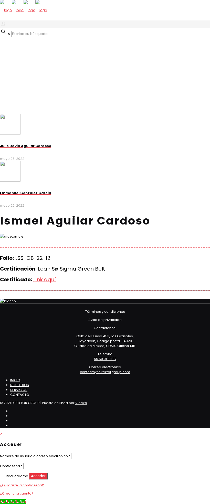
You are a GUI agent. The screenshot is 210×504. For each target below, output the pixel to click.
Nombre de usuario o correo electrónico (35, 456)
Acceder (38, 476)
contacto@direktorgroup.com (105, 371)
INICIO (15, 380)
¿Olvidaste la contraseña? (22, 485)
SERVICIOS (18, 389)
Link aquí (44, 279)
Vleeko (81, 402)
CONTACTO (19, 394)
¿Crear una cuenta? (17, 493)
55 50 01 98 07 (105, 358)
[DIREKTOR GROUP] (23, 10)
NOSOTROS (19, 385)
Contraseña (11, 466)
